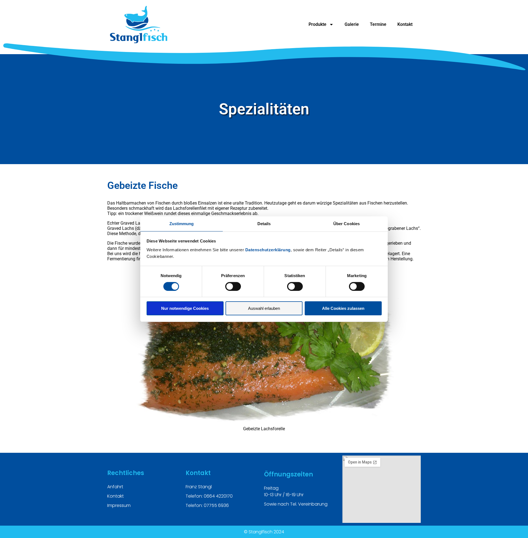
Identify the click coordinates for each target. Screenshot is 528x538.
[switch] (233, 286)
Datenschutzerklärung (268, 249)
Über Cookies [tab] (346, 223)
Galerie (352, 24)
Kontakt (405, 24)
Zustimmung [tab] (181, 223)
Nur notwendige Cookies (185, 308)
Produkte (317, 24)
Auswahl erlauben (264, 308)
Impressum (119, 505)
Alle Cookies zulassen (343, 308)
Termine (378, 24)
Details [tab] (264, 223)
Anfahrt (115, 487)
